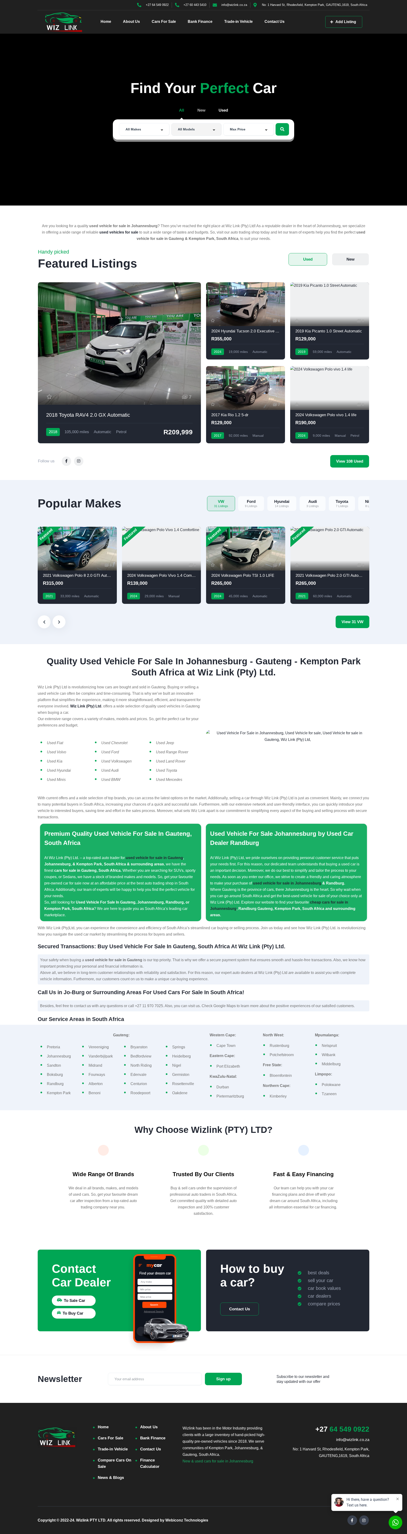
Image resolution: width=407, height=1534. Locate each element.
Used (223, 110)
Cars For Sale (164, 22)
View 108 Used (349, 461)
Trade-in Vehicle (238, 22)
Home (106, 22)
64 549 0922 (342, 1429)
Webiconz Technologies (186, 1520)
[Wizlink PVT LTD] (64, 22)
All (181, 110)
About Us (131, 22)
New (201, 110)
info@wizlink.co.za (352, 1439)
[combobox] (144, 129)
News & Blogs (111, 1477)
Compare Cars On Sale (114, 1463)
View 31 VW (352, 622)
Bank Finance (200, 22)
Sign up (223, 1379)
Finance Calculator (149, 1463)
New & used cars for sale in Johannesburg (218, 1461)
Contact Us (275, 22)
